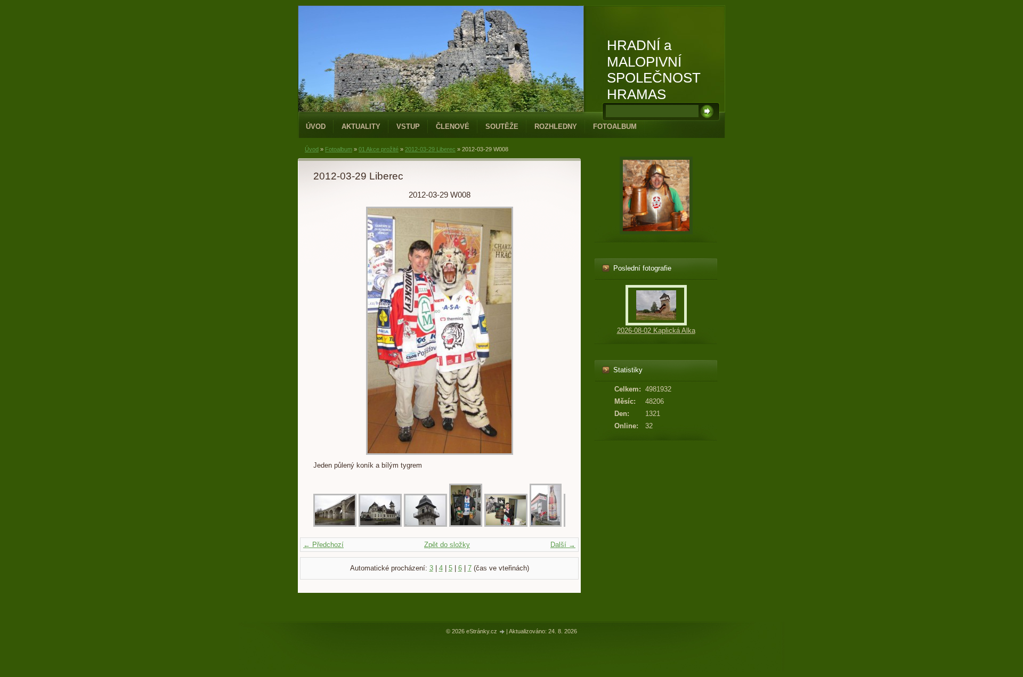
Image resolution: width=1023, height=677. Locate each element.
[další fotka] (548, 331)
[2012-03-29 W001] (334, 524)
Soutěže (501, 126)
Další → (562, 545)
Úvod (316, 126)
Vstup (408, 126)
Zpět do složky (447, 545)
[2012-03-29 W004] (465, 524)
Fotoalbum (615, 126)
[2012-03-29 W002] (380, 524)
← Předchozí (323, 545)
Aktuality (361, 126)
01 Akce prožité (379, 149)
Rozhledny (555, 126)
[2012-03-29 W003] (425, 524)
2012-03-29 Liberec (430, 149)
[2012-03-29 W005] (505, 524)
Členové (452, 126)
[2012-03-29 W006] (546, 524)
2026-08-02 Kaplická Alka (656, 331)
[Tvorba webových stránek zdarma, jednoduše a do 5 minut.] (502, 632)
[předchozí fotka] (331, 331)
